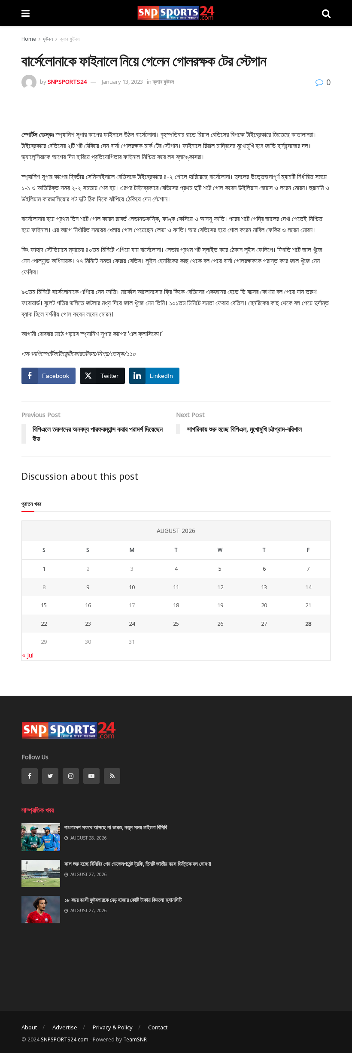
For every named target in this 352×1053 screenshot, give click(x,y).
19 (220, 605)
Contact (157, 1027)
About (29, 1027)
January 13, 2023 (122, 81)
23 (88, 623)
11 (176, 587)
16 (88, 605)
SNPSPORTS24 (67, 81)
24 (132, 623)
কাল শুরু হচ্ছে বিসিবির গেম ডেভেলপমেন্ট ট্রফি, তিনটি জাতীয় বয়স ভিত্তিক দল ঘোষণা (137, 863)
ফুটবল (48, 39)
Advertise (64, 1027)
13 (264, 587)
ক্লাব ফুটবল (69, 39)
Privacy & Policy (113, 1027)
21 (308, 605)
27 (264, 623)
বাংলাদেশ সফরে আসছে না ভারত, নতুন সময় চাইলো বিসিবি (115, 827)
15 (44, 605)
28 (308, 623)
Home (28, 39)
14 (308, 587)
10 (132, 587)
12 (220, 587)
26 (220, 623)
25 (176, 623)
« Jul (27, 655)
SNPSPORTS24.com (64, 1039)
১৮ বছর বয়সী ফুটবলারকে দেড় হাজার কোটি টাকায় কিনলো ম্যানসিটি (123, 900)
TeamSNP (134, 1039)
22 (44, 623)
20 (264, 605)
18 (176, 605)
